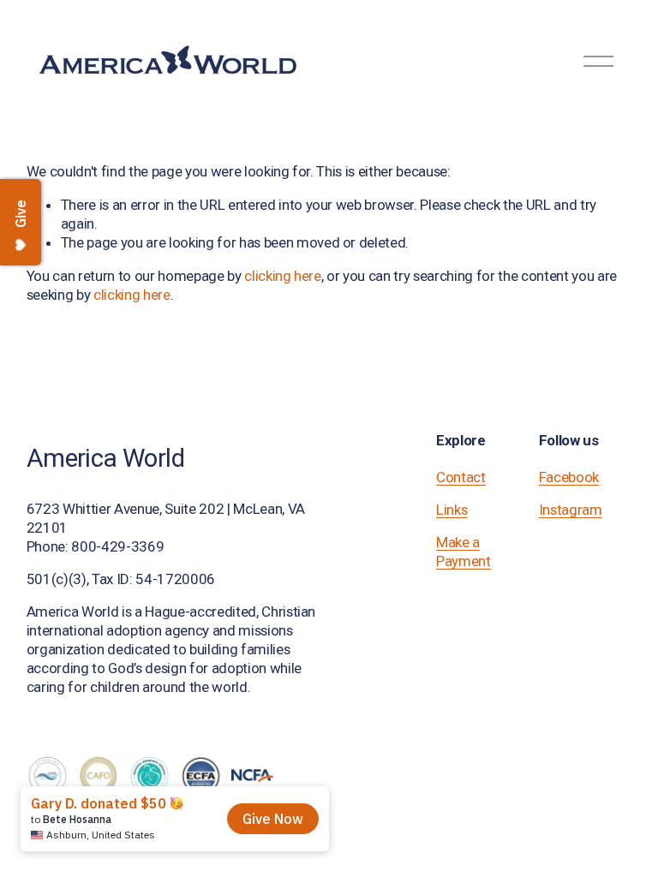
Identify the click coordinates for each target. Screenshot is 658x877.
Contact (461, 477)
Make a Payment (463, 552)
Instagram (570, 509)
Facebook (569, 477)
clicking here (282, 275)
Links (451, 509)
